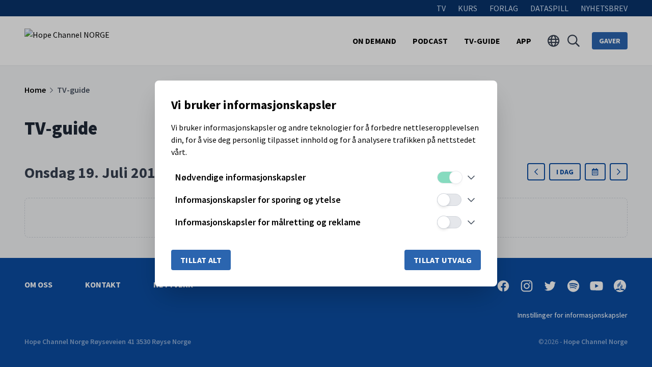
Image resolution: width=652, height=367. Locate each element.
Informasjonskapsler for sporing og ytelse (258, 199)
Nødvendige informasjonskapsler (240, 177)
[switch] (449, 177)
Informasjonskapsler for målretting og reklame (268, 222)
